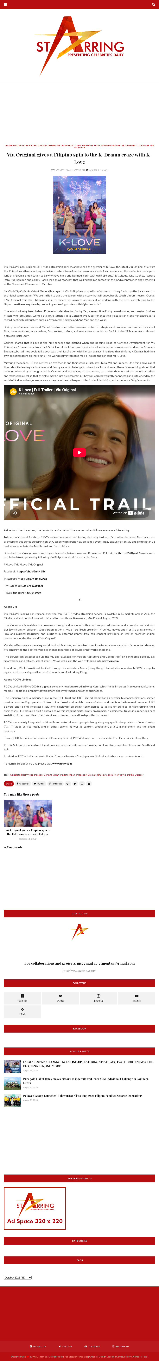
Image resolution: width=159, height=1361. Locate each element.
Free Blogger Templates (75, 1356)
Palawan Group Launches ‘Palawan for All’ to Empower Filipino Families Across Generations (82, 1096)
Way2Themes (39, 1356)
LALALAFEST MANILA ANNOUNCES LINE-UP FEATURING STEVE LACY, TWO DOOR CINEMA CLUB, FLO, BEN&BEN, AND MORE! (88, 1064)
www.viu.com (110, 660)
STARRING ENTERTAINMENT (69, 169)
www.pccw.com (62, 763)
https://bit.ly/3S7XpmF (124, 553)
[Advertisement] (79, 117)
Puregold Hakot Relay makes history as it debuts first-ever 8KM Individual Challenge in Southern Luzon (86, 1081)
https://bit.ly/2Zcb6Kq (29, 585)
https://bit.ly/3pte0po (27, 592)
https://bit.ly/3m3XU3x (32, 578)
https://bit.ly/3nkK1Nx (31, 571)
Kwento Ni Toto (139, 1356)
